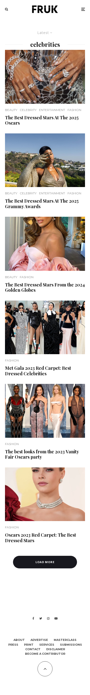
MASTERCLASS (65, 640)
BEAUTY (11, 110)
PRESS (13, 644)
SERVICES (46, 644)
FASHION (74, 110)
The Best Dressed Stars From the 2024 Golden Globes (45, 287)
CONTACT (32, 649)
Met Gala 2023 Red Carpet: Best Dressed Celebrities (38, 370)
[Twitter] (40, 618)
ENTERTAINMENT (52, 110)
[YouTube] (56, 618)
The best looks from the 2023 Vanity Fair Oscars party (42, 454)
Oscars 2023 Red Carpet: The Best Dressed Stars (40, 537)
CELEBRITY (28, 110)
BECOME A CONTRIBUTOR (45, 653)
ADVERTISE (39, 640)
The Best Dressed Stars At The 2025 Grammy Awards (41, 203)
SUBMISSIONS (71, 644)
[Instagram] (48, 618)
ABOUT (19, 640)
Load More (45, 562)
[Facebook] (33, 618)
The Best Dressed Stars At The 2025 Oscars (41, 120)
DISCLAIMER (55, 649)
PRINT (29, 644)
